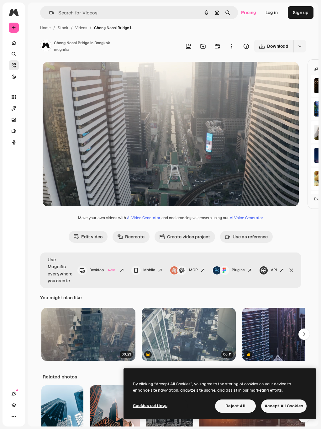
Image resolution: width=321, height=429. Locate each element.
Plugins (238, 270)
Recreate (135, 237)
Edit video (92, 237)
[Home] (14, 43)
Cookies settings (150, 405)
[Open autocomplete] (49, 12)
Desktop (102, 270)
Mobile (149, 270)
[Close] (291, 270)
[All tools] (14, 97)
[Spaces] (14, 108)
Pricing (248, 12)
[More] (14, 416)
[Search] (14, 54)
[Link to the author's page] (45, 46)
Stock (63, 27)
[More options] (231, 46)
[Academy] (14, 405)
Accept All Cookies (284, 406)
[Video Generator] (14, 131)
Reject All (235, 406)
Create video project (188, 237)
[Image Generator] (14, 120)
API (274, 270)
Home (45, 27)
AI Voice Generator (246, 217)
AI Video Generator (143, 217)
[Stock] (14, 65)
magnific (61, 49)
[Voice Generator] (14, 142)
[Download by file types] (299, 46)
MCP (193, 270)
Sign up (300, 12)
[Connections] (14, 394)
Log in (272, 12)
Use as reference (250, 237)
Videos (81, 27)
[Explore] (14, 77)
